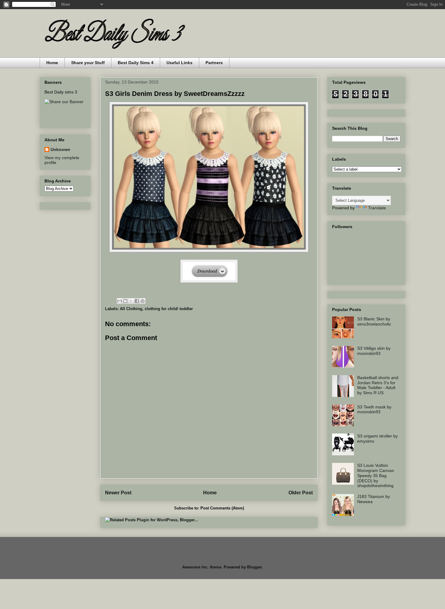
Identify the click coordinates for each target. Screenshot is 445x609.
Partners (214, 62)
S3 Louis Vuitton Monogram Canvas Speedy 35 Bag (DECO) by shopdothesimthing (375, 475)
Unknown (60, 149)
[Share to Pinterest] (143, 301)
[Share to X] (131, 301)
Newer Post (118, 492)
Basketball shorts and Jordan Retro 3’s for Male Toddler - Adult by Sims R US (377, 385)
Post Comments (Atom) (222, 508)
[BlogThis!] (125, 301)
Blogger (254, 567)
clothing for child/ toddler (169, 308)
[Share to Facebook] (137, 301)
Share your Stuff (88, 62)
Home (52, 62)
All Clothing (131, 308)
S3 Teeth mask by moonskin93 (374, 409)
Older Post (300, 492)
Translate (377, 207)
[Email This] (120, 301)
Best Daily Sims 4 (135, 62)
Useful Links (179, 62)
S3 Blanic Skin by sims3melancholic (374, 321)
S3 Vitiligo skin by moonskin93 (374, 351)
